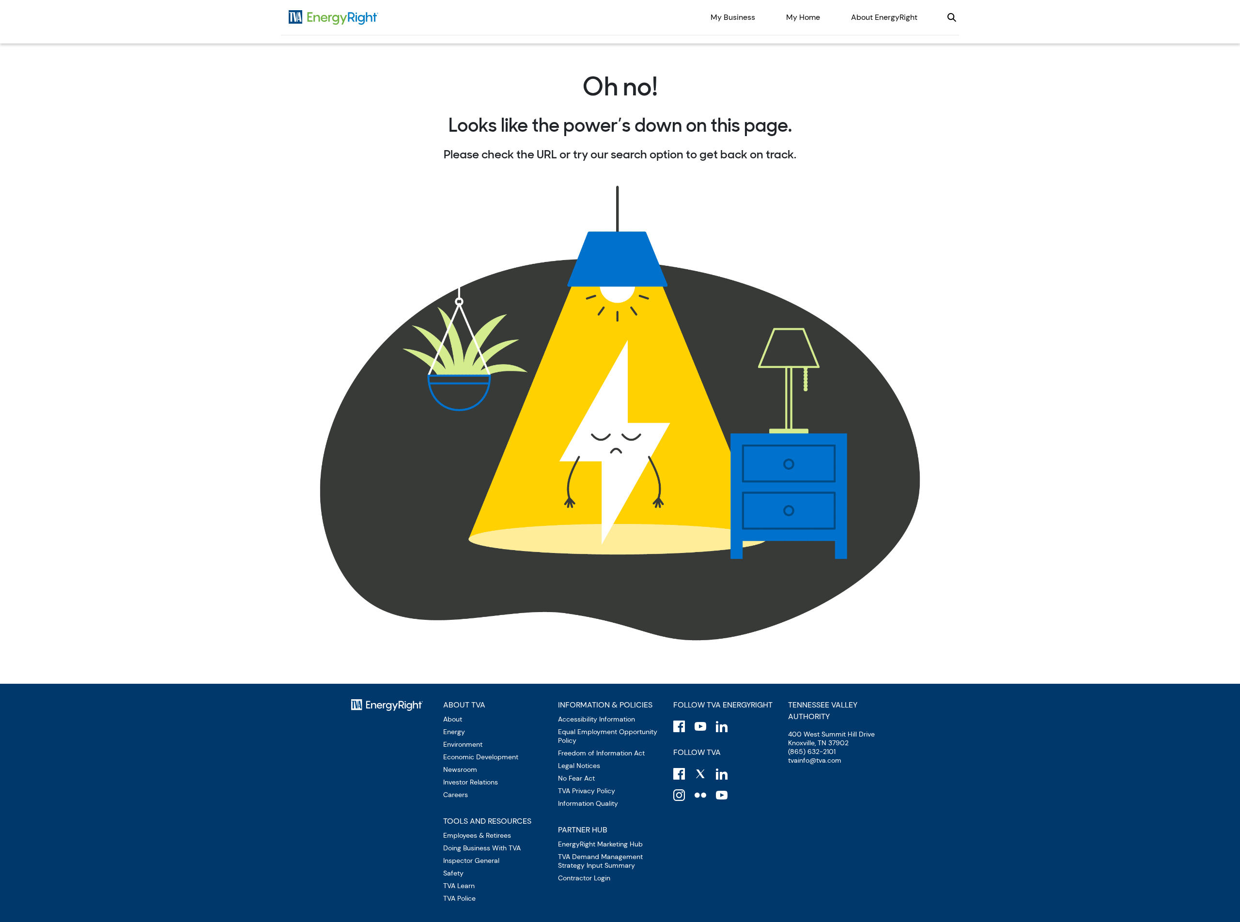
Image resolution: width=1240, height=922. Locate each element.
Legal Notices (579, 765)
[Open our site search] (952, 17)
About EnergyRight (884, 17)
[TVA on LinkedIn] (722, 774)
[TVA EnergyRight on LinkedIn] (722, 726)
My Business (733, 17)
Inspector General (471, 860)
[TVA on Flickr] (700, 795)
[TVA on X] (700, 774)
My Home (803, 17)
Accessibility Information (596, 719)
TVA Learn (459, 885)
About (452, 719)
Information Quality (588, 803)
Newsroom (460, 769)
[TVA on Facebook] (679, 774)
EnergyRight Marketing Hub (600, 844)
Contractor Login (584, 878)
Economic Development (480, 757)
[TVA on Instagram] (679, 795)
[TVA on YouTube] (722, 795)
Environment (462, 744)
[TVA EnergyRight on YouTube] (700, 726)
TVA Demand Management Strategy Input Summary (600, 861)
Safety (453, 873)
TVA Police (459, 898)
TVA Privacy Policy (586, 790)
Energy (454, 731)
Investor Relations (470, 782)
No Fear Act (576, 778)
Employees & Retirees (477, 835)
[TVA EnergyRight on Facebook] (679, 726)
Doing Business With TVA (482, 848)
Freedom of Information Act (601, 753)
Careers (455, 794)
